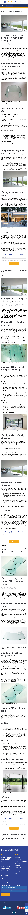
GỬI (13, 264)
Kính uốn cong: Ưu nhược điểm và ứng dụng (12, 581)
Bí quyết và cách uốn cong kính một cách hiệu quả (13, 37)
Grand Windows (15, 56)
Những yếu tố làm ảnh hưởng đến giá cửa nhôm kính (13, 274)
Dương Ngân (10, 43)
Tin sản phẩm (10, 44)
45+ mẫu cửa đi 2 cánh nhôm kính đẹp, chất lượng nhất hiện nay (13, 548)
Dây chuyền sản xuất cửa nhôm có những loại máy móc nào (14, 271)
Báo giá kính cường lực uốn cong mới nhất (12, 104)
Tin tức (16, 44)
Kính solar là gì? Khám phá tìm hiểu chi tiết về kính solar (14, 648)
